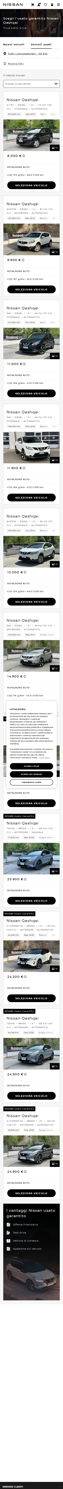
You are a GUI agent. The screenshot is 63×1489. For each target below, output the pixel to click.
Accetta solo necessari (31, 774)
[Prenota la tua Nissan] (32, 4)
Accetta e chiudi (31, 766)
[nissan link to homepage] (13, 4)
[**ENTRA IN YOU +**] (52, 4)
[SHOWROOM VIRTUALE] (45, 4)
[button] (58, 4)
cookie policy (44, 757)
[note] (23, 155)
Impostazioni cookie (31, 782)
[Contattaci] (39, 4)
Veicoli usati (41, 44)
